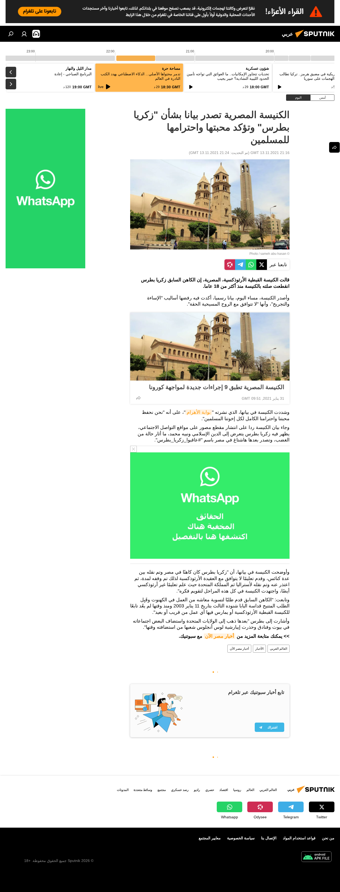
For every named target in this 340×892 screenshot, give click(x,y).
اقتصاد (223, 790)
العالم (250, 790)
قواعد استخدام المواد (299, 838)
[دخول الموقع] (24, 33)
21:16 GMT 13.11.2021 (270, 153)
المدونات (123, 790)
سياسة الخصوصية (241, 838)
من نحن (328, 838)
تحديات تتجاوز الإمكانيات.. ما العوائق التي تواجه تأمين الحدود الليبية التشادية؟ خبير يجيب (228, 76)
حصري (209, 790)
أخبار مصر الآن (219, 636)
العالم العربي (278, 649)
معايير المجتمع (210, 838)
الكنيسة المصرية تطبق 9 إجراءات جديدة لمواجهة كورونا (216, 387)
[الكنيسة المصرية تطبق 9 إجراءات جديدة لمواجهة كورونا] (210, 346)
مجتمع (162, 790)
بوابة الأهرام (199, 412)
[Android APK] (316, 857)
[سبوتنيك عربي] (316, 38)
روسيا (237, 790)
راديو (197, 790)
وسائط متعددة (143, 790)
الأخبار (259, 649)
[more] (138, 398)
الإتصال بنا (269, 838)
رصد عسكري (180, 790)
